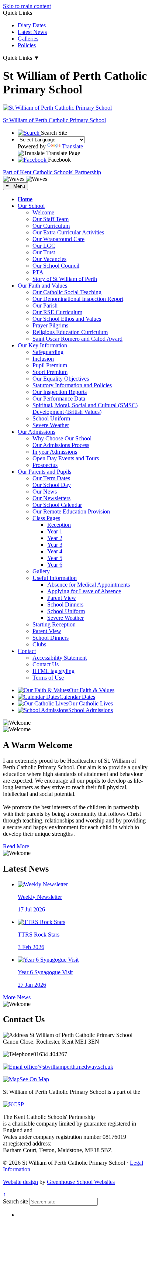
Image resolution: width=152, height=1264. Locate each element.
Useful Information (54, 578)
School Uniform (51, 418)
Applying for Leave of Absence (84, 591)
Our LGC (43, 246)
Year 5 (54, 558)
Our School (31, 206)
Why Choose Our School (61, 438)
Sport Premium (50, 372)
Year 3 (54, 545)
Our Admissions (36, 432)
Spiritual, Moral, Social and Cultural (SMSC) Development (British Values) (85, 408)
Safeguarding (47, 352)
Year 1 (54, 531)
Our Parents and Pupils (44, 471)
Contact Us (45, 664)
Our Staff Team (50, 219)
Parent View (61, 598)
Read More (16, 846)
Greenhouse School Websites (81, 1182)
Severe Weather (50, 425)
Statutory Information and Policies (72, 385)
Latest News (32, 32)
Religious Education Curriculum (70, 332)
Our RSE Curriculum (57, 312)
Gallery (41, 571)
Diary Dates (32, 25)
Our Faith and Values (42, 285)
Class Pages (46, 518)
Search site (15, 1201)
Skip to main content (27, 6)
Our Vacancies (49, 259)
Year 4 (54, 551)
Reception (59, 525)
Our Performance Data (58, 398)
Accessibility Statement (59, 658)
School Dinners (65, 604)
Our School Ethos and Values (66, 319)
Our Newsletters (51, 498)
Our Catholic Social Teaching (66, 292)
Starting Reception (54, 624)
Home (25, 199)
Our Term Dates (51, 478)
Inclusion (43, 359)
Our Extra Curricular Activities (68, 232)
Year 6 (54, 564)
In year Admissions (54, 452)
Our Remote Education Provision (71, 511)
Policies (27, 45)
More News (17, 997)
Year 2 (54, 538)
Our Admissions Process (60, 445)
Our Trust (43, 252)
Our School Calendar (57, 505)
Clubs (39, 644)
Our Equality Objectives (60, 378)
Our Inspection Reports (59, 392)
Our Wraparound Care (58, 239)
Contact (27, 651)
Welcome (43, 212)
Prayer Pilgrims (50, 325)
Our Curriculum (51, 226)
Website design (20, 1182)
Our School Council (55, 265)
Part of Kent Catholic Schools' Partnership (52, 172)
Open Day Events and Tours (65, 458)
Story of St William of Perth (64, 279)
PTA (38, 272)
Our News (44, 491)
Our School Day (51, 485)
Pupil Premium (49, 365)
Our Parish (45, 305)
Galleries (28, 38)
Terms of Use (48, 677)
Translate (72, 146)
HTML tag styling (53, 671)
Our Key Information (42, 345)
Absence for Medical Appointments (88, 584)
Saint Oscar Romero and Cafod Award (77, 339)
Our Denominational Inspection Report (77, 299)
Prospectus (45, 465)
